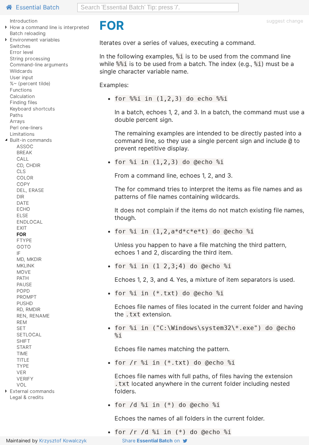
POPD (23, 291)
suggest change (284, 21)
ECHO (23, 209)
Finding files (23, 102)
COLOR (25, 178)
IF (19, 253)
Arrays (17, 121)
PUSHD (25, 303)
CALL (23, 159)
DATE (23, 203)
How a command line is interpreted (49, 27)
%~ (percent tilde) (30, 83)
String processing (30, 58)
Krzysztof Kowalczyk (63, 440)
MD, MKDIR (29, 259)
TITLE (23, 360)
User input (21, 77)
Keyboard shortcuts (32, 109)
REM (22, 322)
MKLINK (25, 266)
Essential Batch (35, 7)
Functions (21, 90)
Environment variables (35, 40)
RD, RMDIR (28, 309)
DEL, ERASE (30, 190)
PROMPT (27, 297)
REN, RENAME (33, 316)
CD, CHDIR (28, 165)
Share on (152, 440)
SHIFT (23, 341)
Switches (20, 46)
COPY (23, 184)
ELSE (22, 215)
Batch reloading (28, 33)
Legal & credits (27, 397)
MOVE (24, 272)
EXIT (22, 228)
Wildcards (21, 71)
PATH (23, 278)
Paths (16, 115)
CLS (21, 171)
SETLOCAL (29, 335)
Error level (21, 52)
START (24, 347)
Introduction (23, 21)
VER (21, 372)
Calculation (22, 96)
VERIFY (25, 379)
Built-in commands (31, 140)
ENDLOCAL (30, 222)
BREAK (24, 152)
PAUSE (24, 284)
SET (21, 328)
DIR (20, 196)
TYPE (23, 366)
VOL (21, 385)
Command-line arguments (39, 65)
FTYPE (24, 240)
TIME (22, 353)
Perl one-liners (26, 127)
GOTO (24, 247)
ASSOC (25, 146)
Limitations (22, 134)
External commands (32, 391)
